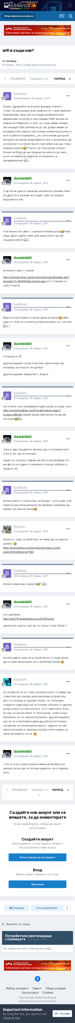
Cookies (47, 992)
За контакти (30, 992)
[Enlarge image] (24, 148)
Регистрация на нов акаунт (37, 857)
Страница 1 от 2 (39, 78)
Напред (59, 78)
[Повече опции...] (68, 96)
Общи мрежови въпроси (40, 64)
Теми (36, 988)
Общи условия (56, 988)
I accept (64, 1013)
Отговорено (31, 183)
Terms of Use (11, 1017)
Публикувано (32, 98)
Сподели (18, 907)
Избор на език (16, 988)
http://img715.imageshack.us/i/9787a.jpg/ (28, 618)
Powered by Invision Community (38, 1001)
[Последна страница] (70, 79)
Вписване (37, 884)
